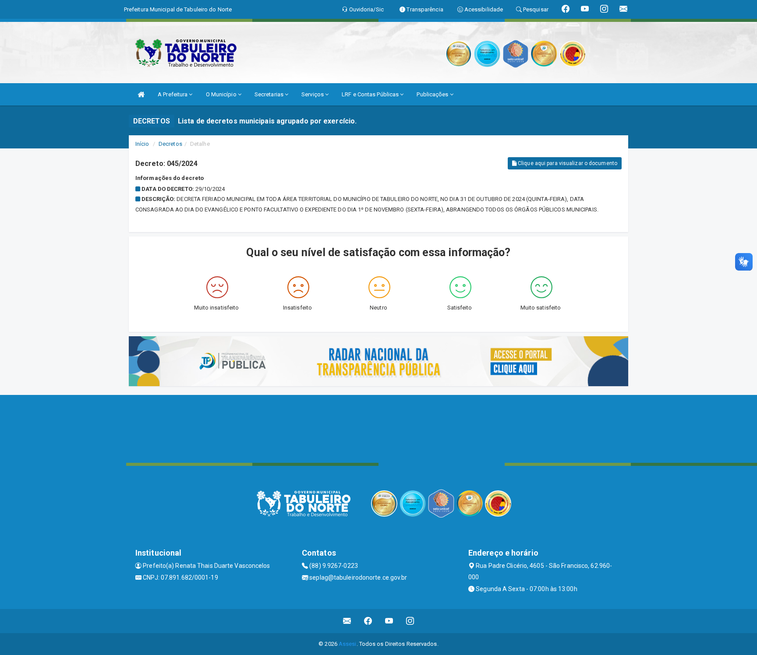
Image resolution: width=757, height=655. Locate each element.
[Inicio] (141, 94)
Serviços (313, 94)
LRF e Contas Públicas (371, 94)
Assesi (348, 644)
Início (142, 144)
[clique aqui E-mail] (347, 621)
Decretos (170, 144)
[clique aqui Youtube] (389, 621)
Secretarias (270, 94)
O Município (222, 94)
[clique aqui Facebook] (368, 621)
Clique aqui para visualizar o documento (566, 163)
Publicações (433, 94)
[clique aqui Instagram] (410, 621)
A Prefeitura (173, 94)
